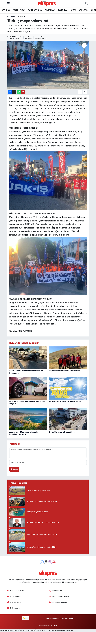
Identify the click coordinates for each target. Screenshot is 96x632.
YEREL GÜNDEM (35, 10)
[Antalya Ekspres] (47, 3)
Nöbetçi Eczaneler (17, 591)
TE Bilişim (53, 625)
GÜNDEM (6, 10)
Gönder (14, 469)
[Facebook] (42, 562)
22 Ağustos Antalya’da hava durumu (65, 401)
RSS (26, 618)
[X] (46, 562)
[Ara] (86, 3)
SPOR (73, 10)
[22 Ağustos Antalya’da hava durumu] (68, 388)
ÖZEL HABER (19, 10)
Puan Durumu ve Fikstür (60, 596)
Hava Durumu (57, 591)
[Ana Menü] (8, 3)
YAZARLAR (50, 10)
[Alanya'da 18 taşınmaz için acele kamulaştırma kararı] (28, 419)
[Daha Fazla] (23, 92)
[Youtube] (54, 562)
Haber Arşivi (15, 608)
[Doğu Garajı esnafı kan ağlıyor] (68, 419)
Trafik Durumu (15, 596)
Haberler (11, 16)
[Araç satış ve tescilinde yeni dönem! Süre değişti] (28, 388)
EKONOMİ (83, 10)
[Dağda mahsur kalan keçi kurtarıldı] (68, 358)
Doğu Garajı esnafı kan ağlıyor (62, 432)
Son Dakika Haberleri (59, 602)
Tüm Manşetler (16, 602)
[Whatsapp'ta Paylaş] (19, 92)
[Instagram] (50, 562)
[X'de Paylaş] (14, 92)
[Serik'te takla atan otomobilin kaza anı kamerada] (28, 358)
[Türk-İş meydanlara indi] (48, 65)
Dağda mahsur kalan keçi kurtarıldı (64, 371)
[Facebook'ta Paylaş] (10, 92)
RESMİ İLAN (63, 10)
